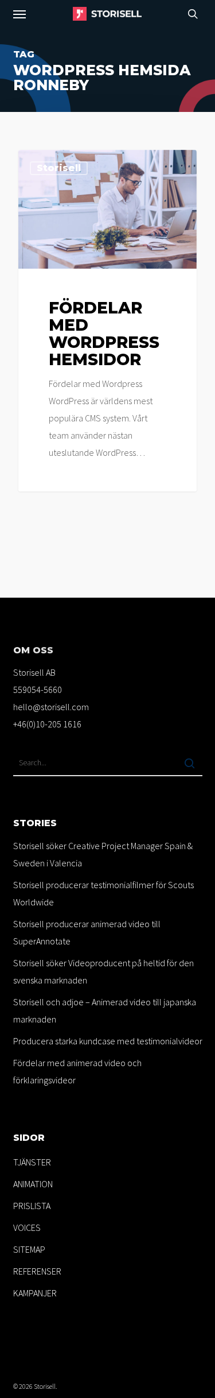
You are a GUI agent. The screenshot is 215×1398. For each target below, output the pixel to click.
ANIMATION (33, 1184)
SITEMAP (29, 1249)
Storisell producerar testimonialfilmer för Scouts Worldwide (103, 893)
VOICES (27, 1227)
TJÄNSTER (32, 1162)
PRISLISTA (31, 1205)
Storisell (59, 167)
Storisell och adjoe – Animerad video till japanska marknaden (104, 1010)
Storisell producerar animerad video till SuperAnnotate (87, 932)
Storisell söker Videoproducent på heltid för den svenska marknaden (103, 971)
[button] (19, 14)
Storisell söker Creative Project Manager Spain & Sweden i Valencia (103, 854)
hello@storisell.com (51, 706)
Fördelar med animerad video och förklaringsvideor (77, 1071)
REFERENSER (37, 1271)
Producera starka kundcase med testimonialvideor (107, 1041)
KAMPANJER (35, 1293)
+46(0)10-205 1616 (47, 724)
